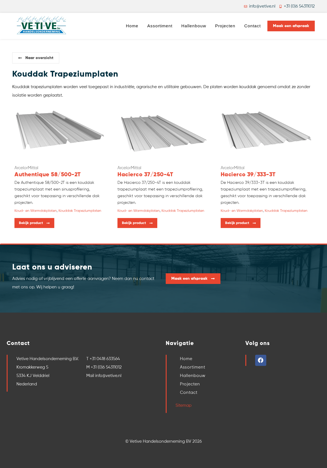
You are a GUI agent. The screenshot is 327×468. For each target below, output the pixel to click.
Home (132, 26)
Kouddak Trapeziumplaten (80, 211)
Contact (252, 26)
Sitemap (184, 405)
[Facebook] (260, 360)
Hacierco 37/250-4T (145, 175)
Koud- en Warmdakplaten (35, 211)
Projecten (225, 26)
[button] (35, 57)
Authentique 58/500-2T (47, 175)
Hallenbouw (193, 26)
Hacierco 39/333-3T (248, 175)
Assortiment (159, 26)
